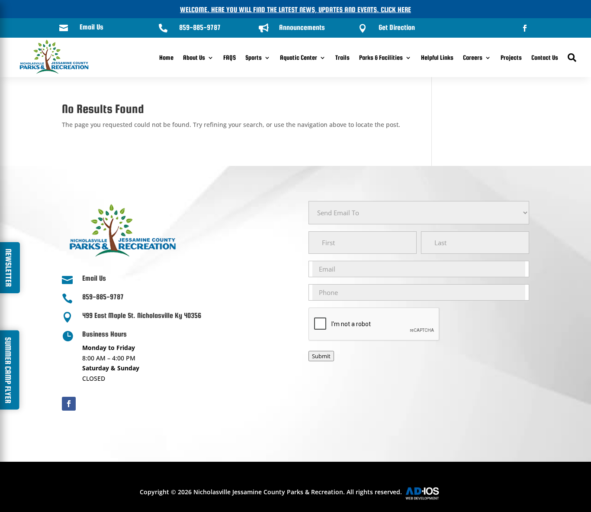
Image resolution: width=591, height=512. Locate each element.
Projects (511, 57)
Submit (321, 356)
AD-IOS (427, 493)
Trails (342, 57)
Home (166, 57)
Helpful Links (437, 57)
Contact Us (544, 57)
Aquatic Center (298, 57)
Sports (253, 57)
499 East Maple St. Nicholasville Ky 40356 (141, 315)
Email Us (91, 27)
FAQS (229, 57)
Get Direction (397, 27)
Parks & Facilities (381, 57)
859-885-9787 (200, 27)
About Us (194, 57)
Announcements (302, 27)
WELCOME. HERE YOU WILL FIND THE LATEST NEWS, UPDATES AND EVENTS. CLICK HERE (295, 10)
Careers (472, 57)
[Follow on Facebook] (525, 28)
